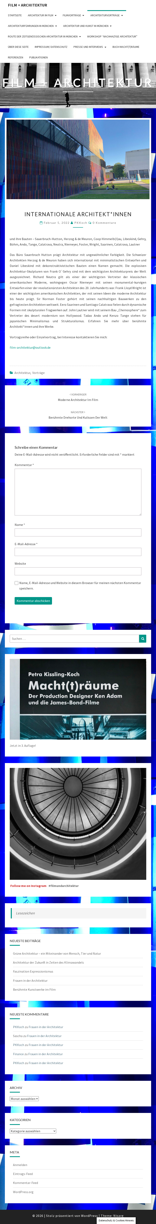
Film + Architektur (27, 5)
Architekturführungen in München (31, 26)
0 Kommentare (104, 222)
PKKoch (80, 222)
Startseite (15, 15)
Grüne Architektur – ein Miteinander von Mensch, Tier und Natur (57, 953)
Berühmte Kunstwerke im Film (34, 989)
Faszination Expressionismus (33, 971)
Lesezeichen (25, 913)
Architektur (22, 373)
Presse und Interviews (88, 47)
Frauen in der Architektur (30, 980)
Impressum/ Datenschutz (51, 47)
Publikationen (38, 57)
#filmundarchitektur (64, 886)
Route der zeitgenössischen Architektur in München (43, 36)
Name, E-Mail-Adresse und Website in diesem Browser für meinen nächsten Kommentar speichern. (80, 585)
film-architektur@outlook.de (30, 347)
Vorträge (38, 373)
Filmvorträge (72, 15)
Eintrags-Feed (23, 1174)
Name (20, 525)
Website (20, 563)
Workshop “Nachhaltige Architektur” (112, 36)
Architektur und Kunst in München (85, 26)
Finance (18, 1054)
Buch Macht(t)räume (126, 47)
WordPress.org (23, 1192)
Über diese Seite (18, 47)
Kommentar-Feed (25, 1183)
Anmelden (20, 1165)
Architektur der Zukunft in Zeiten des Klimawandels (48, 962)
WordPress (89, 1216)
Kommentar (24, 465)
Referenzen (15, 57)
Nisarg (118, 1216)
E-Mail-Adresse (26, 544)
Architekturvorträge (105, 15)
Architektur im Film (40, 15)
